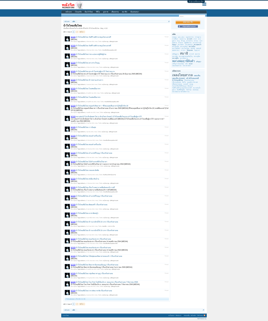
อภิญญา (198, 61)
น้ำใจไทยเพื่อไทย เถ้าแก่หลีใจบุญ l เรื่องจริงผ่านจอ (92, 153)
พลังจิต (193, 48)
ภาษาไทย (66, 315)
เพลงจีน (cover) (178, 78)
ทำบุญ (183, 41)
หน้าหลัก (193, 315)
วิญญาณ (197, 50)
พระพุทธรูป (189, 44)
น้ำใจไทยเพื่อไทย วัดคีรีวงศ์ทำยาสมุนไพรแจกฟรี (91, 37)
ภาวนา (183, 50)
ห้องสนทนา (134, 12)
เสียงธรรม (115, 12)
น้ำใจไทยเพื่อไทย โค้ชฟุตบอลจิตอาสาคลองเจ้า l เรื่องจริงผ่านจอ (97, 256)
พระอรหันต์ (183, 46)
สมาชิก (124, 12)
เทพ (186, 64)
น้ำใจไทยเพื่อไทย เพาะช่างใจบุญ (86, 63)
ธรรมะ (196, 41)
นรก (201, 41)
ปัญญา (174, 44)
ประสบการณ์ (197, 42)
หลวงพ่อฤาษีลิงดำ (183, 61)
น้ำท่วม (180, 42)
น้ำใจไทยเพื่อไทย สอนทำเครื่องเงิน (86, 136)
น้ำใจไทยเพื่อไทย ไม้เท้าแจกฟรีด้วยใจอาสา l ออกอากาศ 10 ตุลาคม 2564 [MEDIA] (100, 164)
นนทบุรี (185, 84)
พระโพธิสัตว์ (176, 48)
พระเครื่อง (192, 46)
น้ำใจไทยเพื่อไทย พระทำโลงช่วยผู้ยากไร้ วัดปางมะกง (93, 71)
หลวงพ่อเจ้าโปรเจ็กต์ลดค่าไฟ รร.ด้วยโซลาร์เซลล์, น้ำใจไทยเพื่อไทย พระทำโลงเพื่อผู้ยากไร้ (107, 116)
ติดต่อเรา (178, 315)
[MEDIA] (74, 39)
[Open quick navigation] (168, 21)
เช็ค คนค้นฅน (176, 82)
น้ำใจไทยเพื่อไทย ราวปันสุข (84, 127)
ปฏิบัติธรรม (187, 42)
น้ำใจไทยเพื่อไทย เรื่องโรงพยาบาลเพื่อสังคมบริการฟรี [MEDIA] (93, 190)
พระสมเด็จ (175, 46)
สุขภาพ (197, 54)
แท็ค (174, 34)
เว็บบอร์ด (78, 12)
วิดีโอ (98, 12)
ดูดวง (174, 41)
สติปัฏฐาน (175, 54)
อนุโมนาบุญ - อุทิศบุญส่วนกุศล (110, 41)
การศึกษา (175, 39)
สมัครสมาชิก (188, 22)
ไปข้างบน (200, 315)
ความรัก (189, 39)
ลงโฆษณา (171, 315)
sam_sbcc (181, 37)
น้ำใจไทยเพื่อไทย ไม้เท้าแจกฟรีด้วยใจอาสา (89, 162)
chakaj (174, 37)
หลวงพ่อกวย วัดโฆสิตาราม (180, 91)
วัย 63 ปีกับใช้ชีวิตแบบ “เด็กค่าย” (182, 86)
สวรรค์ (191, 54)
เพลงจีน (197, 76)
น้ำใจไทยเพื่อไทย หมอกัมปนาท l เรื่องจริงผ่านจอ (91, 239)
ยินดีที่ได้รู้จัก (181, 90)
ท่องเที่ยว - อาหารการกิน (108, 226)
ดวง (199, 39)
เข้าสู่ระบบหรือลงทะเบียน (196, 1)
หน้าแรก (69, 12)
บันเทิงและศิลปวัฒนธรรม (109, 174)
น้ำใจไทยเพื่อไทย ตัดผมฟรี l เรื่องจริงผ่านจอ (89, 205)
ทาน (178, 41)
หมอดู (191, 84)
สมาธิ (184, 53)
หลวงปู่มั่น (175, 58)
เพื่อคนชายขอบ (177, 84)
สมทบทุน (195, 90)
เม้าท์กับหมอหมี (192, 78)
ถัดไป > (82, 32)
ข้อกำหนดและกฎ (201, 318)
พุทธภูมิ (198, 48)
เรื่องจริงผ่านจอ (189, 80)
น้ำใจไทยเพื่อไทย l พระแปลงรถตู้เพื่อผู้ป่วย (89, 54)
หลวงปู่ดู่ (175, 56)
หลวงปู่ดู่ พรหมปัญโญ (186, 56)
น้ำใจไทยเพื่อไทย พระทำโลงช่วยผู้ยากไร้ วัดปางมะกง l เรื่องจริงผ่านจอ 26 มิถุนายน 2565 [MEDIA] (106, 74)
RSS (204, 315)
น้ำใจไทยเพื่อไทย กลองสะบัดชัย (85, 170)
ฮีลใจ (184, 82)
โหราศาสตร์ (187, 65)
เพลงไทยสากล (176, 65)
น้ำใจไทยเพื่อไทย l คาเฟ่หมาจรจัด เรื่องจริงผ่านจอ (92, 291)
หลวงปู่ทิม (197, 56)
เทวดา (191, 64)
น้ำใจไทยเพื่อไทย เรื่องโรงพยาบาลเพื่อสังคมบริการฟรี (93, 187)
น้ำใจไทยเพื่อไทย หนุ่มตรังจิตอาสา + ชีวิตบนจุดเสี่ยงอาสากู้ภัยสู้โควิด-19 (100, 106)
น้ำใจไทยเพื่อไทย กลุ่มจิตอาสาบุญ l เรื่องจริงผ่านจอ (92, 273)
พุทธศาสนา (176, 50)
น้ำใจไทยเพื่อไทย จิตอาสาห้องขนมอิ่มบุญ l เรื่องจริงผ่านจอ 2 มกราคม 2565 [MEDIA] (101, 267)
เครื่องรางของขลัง (178, 64)
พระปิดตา (181, 44)
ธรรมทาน (189, 41)
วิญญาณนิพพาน (81, 41)
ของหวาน (183, 39)
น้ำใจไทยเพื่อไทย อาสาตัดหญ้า (85, 213)
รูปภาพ (105, 12)
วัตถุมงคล (190, 50)
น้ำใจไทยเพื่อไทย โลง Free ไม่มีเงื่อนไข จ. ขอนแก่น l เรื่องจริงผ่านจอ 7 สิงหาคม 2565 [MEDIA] (105, 284)
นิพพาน (174, 42)
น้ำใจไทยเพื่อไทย (177, 80)
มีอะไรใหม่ (89, 12)
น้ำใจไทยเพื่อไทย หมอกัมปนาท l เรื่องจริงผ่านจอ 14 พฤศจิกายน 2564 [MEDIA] (99, 241)
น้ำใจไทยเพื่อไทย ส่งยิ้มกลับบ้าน (85, 179)
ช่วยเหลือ (187, 315)
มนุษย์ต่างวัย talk (192, 82)
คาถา (195, 39)
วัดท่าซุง (188, 90)
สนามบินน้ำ (197, 88)
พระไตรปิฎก (185, 48)
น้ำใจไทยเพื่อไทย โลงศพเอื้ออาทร (86, 88)
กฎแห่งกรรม (190, 37)
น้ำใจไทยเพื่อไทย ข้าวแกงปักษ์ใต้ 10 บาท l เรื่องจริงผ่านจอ (95, 222)
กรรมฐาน (198, 37)
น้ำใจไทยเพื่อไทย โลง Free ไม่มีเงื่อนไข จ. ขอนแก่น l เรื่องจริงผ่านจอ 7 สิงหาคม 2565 (105, 282)
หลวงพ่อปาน (184, 58)
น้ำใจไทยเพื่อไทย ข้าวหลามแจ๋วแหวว (87, 80)
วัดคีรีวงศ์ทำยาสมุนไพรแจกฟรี (182, 88)
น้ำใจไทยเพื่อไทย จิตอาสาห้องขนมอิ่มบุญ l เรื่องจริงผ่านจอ (95, 265)
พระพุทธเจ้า (197, 44)
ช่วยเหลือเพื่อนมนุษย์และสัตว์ (109, 50)
